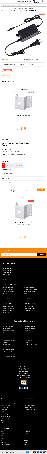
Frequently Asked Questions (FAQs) (9, 403)
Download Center (5, 418)
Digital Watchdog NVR (30, 328)
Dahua (2, 436)
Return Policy (4, 409)
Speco (25, 438)
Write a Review (11, 61)
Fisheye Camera (6, 298)
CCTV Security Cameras (30, 405)
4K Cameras (6, 279)
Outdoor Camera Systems (31, 407)
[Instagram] (27, 388)
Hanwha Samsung (5, 444)
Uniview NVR (6, 354)
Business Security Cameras (31, 409)
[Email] (5, 81)
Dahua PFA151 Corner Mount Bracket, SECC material (23, 114)
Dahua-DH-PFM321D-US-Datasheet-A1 (14, 166)
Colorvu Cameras (29, 310)
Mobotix (26, 433)
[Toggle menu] (1, 1)
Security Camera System (30, 401)
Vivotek (25, 442)
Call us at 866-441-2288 (23, 373)
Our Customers (4, 407)
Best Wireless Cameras (8, 310)
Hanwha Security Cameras (9, 340)
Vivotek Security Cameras (9, 356)
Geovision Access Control (9, 338)
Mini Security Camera (29, 287)
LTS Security (27, 431)
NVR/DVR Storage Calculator (7, 411)
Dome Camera (6, 293)
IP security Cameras (29, 403)
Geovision (3, 442)
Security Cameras (29, 398)
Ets (2, 440)
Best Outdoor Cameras (8, 308)
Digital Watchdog (5, 438)
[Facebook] (3, 81)
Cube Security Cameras (8, 291)
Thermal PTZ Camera (29, 296)
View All (26, 444)
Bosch (2, 433)
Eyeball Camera (6, 296)
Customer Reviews (5, 405)
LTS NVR (26, 342)
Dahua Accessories (7, 70)
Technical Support (5, 414)
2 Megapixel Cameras (8, 266)
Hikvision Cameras (7, 344)
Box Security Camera (8, 287)
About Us (3, 398)
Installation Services (5, 416)
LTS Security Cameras (30, 340)
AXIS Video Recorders (8, 328)
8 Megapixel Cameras (8, 274)
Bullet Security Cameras (8, 289)
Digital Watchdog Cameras (31, 326)
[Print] (8, 81)
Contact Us (3, 401)
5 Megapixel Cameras (8, 272)
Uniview (26, 440)
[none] (23, 35)
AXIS (2, 431)
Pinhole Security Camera (29, 291)
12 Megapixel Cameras (8, 277)
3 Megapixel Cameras (8, 268)
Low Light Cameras (29, 306)
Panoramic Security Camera (30, 289)
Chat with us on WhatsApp (23, 375)
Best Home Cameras (7, 312)
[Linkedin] (13, 81)
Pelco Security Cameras (8, 349)
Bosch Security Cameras (8, 330)
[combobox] (23, 5)
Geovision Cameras (29, 330)
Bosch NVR (5, 333)
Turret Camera (27, 298)
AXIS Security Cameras (8, 326)
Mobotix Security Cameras (31, 344)
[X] (11, 81)
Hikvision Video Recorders (31, 338)
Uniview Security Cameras (9, 351)
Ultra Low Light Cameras (30, 308)
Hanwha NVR (6, 342)
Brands (2, 420)
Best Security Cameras (8, 306)
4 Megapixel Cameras (8, 270)
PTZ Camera (27, 293)
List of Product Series (6, 422)
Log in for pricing (7, 75)
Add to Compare (7, 77)
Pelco (25, 436)
